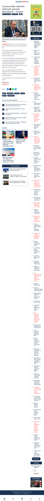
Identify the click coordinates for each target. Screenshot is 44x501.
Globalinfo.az (5, 44)
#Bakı (4, 93)
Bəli (35, 469)
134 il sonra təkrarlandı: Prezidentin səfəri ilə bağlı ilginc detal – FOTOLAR (18, 182)
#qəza (4, 95)
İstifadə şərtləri (27, 493)
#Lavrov (17, 93)
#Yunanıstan (11, 95)
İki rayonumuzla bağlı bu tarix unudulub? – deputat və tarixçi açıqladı (18, 175)
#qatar (22, 93)
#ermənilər (10, 93)
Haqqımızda (16, 493)
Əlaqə (21, 493)
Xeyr (35, 471)
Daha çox (36, 458)
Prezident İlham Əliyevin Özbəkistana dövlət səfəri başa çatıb (18, 169)
